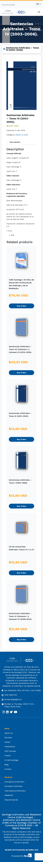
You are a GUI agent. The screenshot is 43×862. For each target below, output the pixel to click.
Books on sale (22, 135)
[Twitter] (11, 712)
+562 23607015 (10, 695)
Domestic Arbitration (14, 786)
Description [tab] (15, 142)
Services (8, 737)
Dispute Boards (11, 800)
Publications (10, 746)
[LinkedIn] (7, 712)
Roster (7, 742)
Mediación (9, 795)
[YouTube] (15, 712)
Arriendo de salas (8, 4)
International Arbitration (15, 791)
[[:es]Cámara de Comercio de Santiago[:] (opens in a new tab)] (21, 12)
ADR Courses (10, 751)
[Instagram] (3, 712)
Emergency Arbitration (14, 782)
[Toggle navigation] (39, 12)
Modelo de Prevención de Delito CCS (21, 850)
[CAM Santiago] (13, 660)
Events (8, 756)
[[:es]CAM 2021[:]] (8, 12)
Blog (6, 765)
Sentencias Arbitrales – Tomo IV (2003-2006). (22, 49)
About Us (9, 733)
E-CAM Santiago (12, 760)
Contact (8, 769)
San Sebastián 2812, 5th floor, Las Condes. (22, 690)
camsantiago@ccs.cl (13, 699)
